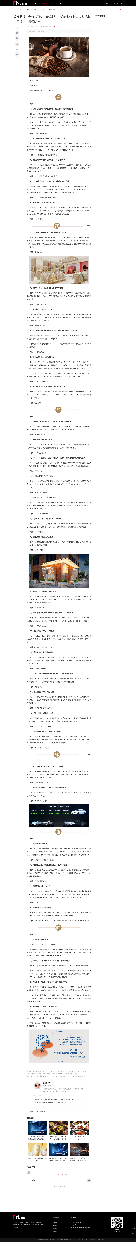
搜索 (106, 3)
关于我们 (55, 1222)
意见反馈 (55, 1231)
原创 (14, 9)
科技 (28, 9)
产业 (54, 26)
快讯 (51, 3)
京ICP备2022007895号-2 (66, 1240)
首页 (36, 3)
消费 (21, 9)
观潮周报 (42, 1111)
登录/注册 (120, 3)
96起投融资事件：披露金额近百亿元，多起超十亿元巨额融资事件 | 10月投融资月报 (57, 1159)
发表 (89, 1180)
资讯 (44, 3)
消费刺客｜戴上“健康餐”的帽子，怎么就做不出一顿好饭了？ (58, 1138)
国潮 (35, 9)
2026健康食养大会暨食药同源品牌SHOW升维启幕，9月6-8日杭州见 (53, 1099)
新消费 (31, 1111)
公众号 (113, 3)
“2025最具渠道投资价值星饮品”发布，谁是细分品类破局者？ (51, 1103)
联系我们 (55, 1225)
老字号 (42, 9)
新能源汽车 (51, 9)
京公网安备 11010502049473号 (99, 1240)
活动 (59, 3)
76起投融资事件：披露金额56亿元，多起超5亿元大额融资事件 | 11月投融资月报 (37, 1138)
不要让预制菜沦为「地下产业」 (79, 1138)
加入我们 (55, 1228)
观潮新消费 (46, 1083)
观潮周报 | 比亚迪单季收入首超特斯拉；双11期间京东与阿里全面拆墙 (78, 1159)
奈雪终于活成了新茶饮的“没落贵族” (37, 1159)
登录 (59, 1174)
